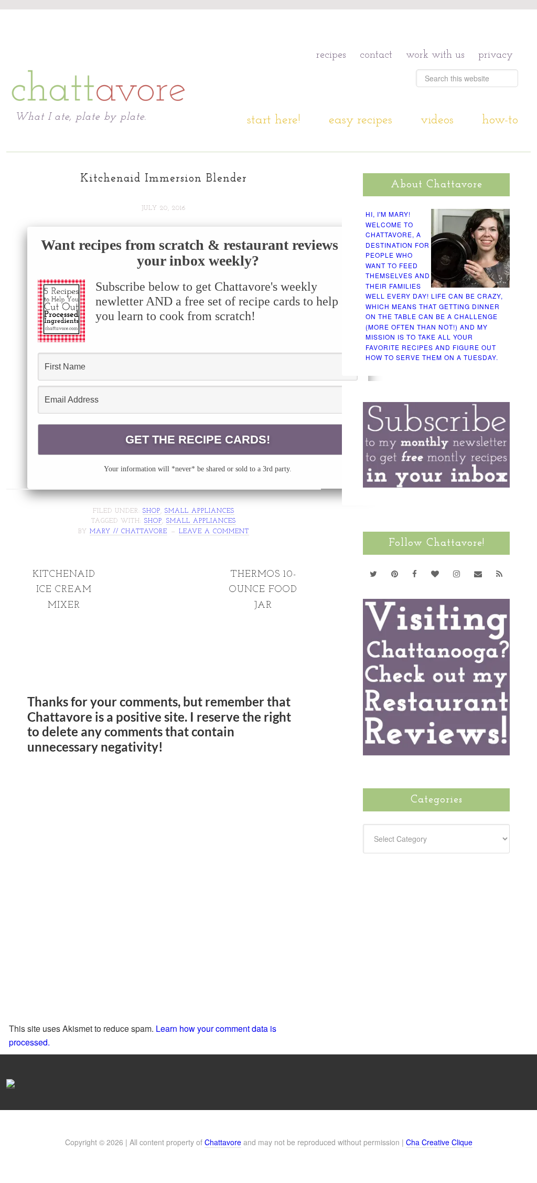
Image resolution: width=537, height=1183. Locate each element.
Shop (151, 511)
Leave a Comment (214, 532)
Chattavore (223, 1142)
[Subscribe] (499, 573)
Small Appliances (199, 511)
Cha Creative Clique (439, 1142)
